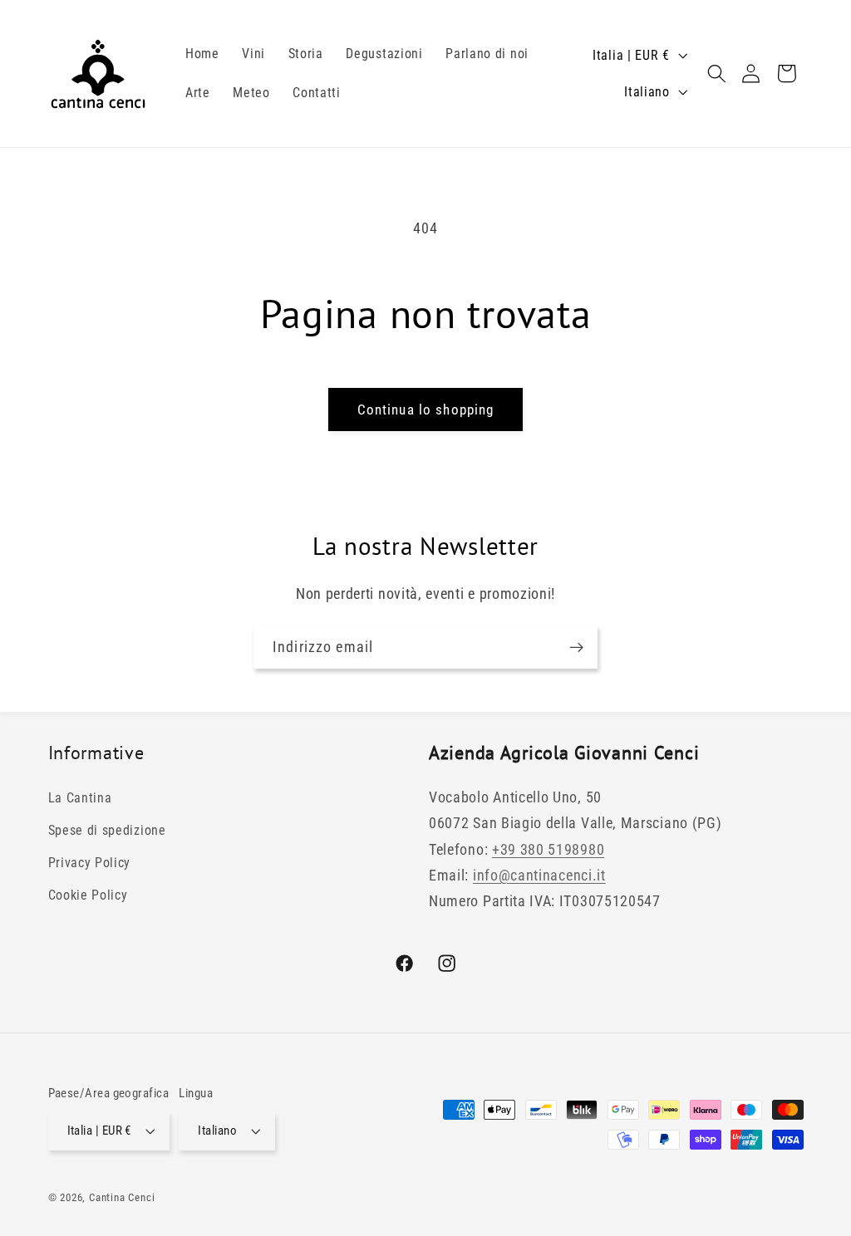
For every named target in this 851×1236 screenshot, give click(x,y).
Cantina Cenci (122, 1197)
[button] (717, 73)
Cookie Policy (88, 895)
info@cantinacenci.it (539, 875)
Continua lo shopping (425, 409)
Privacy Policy (89, 863)
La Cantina (80, 798)
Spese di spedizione (107, 830)
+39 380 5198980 (548, 849)
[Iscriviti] (576, 647)
